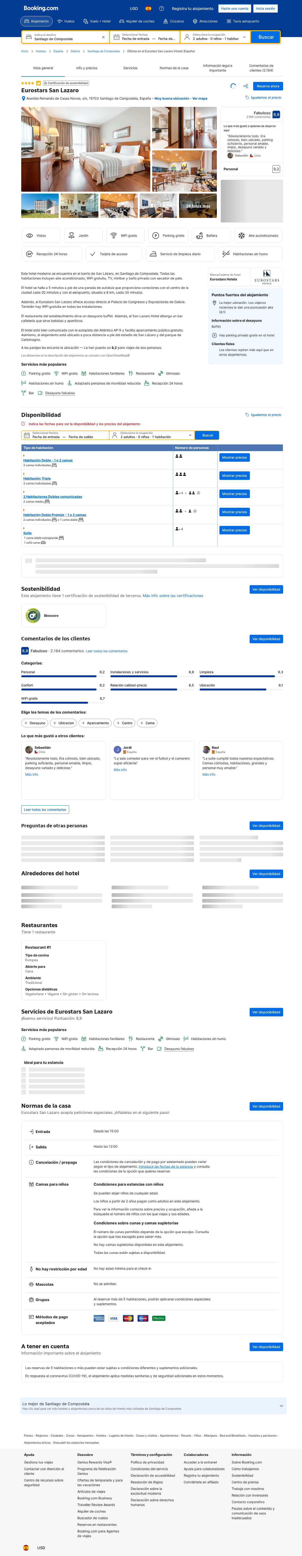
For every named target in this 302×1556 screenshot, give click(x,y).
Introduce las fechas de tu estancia (166, 1361)
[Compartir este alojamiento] (245, 86)
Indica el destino (45, 35)
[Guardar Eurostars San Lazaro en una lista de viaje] (233, 86)
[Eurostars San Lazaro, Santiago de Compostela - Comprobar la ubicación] (23, 98)
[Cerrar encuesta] (277, 1228)
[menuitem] (36, 21)
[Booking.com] (41, 8)
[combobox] (66, 39)
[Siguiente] (279, 148)
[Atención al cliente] (161, 8)
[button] (27, 83)
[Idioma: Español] (148, 8)
